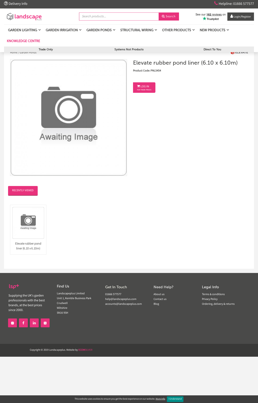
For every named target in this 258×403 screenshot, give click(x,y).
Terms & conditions (213, 294)
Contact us (160, 299)
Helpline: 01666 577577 (234, 3)
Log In (144, 88)
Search (169, 16)
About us (159, 294)
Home (14, 53)
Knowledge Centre (23, 41)
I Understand (175, 399)
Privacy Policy (209, 299)
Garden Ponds (28, 53)
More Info (160, 399)
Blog (156, 304)
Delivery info (15, 3)
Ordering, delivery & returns (218, 304)
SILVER (85, 350)
